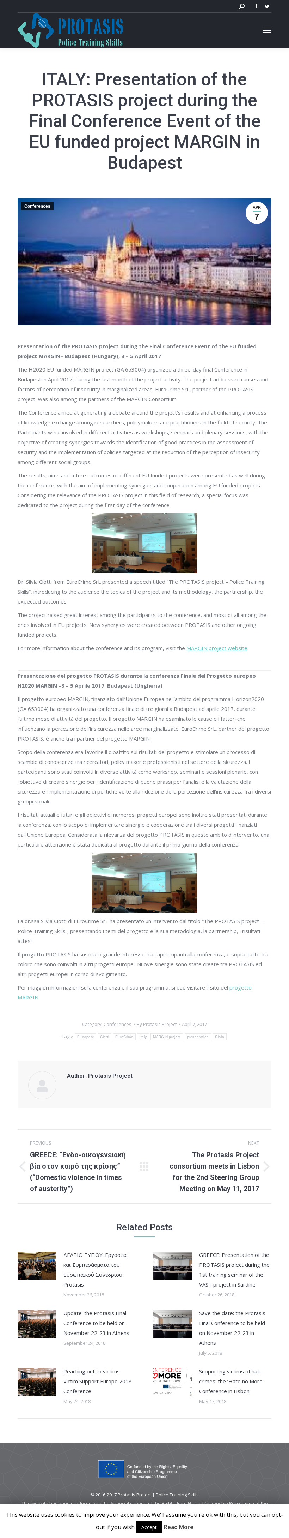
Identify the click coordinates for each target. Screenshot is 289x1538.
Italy (143, 1037)
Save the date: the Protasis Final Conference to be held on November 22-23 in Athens (232, 1328)
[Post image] (37, 1266)
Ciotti (104, 1037)
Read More (178, 1527)
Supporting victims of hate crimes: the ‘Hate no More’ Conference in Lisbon (231, 1381)
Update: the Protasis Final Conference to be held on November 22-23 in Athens (96, 1323)
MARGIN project (166, 1037)
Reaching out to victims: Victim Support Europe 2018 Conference (97, 1381)
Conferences (37, 206)
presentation (198, 1037)
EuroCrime (124, 1037)
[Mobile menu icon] (267, 30)
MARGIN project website (216, 648)
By (157, 1024)
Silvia (219, 1037)
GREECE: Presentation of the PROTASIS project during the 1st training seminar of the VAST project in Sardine (234, 1269)
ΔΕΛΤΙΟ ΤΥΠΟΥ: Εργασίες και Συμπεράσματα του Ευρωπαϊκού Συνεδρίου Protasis (95, 1269)
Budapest (85, 1037)
